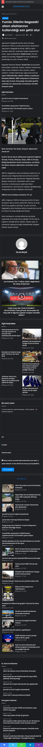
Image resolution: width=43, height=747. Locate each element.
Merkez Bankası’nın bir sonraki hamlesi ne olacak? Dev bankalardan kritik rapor (11, 333)
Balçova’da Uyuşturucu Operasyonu (24, 588)
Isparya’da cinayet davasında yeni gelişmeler (19, 2)
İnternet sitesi (6, 452)
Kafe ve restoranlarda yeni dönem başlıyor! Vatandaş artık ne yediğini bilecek (30, 367)
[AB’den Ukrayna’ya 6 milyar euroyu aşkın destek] (31, 381)
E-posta (5, 445)
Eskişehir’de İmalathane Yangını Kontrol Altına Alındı (31, 343)
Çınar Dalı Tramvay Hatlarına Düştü (15, 520)
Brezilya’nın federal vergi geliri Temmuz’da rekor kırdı (11, 354)
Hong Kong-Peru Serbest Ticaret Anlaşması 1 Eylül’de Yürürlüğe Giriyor (19, 526)
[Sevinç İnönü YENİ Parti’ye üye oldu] (8, 566)
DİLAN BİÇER (9, 35)
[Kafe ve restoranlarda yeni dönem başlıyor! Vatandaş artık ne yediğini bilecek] (31, 356)
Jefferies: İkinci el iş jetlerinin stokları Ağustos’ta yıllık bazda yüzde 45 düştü (10, 379)
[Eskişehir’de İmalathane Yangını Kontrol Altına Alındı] (31, 334)
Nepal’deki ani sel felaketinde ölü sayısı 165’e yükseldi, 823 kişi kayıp (27, 497)
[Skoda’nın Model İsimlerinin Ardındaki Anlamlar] (8, 614)
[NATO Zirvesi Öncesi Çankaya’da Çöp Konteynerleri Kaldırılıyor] (8, 552)
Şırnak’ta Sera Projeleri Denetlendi (15, 98)
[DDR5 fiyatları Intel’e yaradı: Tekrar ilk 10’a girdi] (8, 638)
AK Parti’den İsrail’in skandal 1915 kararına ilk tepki (21, 558)
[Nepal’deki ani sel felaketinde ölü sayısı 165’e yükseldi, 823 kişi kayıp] (8, 498)
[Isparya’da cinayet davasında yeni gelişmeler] (8, 508)
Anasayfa (6, 14)
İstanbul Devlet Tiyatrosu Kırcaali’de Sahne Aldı (20, 581)
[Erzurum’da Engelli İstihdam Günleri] (8, 623)
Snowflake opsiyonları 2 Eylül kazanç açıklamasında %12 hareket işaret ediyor (17, 534)
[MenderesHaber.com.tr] (21, 6)
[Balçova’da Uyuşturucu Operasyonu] (8, 593)
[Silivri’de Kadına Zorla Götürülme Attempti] (8, 488)
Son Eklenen (21, 479)
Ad (3, 437)
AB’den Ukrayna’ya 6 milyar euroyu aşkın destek (30, 390)
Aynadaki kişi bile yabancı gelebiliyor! (16, 630)
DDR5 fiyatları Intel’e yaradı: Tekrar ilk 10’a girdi (26, 637)
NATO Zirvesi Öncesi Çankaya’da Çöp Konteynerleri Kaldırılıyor (27, 550)
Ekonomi (13, 14)
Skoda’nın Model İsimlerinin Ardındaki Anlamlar (25, 612)
